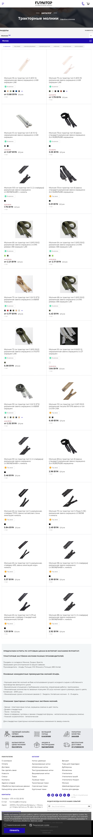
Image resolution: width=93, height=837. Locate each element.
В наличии (7, 46)
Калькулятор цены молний (13, 789)
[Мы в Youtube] (60, 795)
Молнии (5, 36)
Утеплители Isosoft (70, 777)
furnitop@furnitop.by (18, 802)
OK (89, 806)
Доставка (5, 767)
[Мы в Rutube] (68, 795)
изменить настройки (76, 819)
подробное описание (67, 19)
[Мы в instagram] (52, 795)
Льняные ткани (38, 780)
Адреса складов (8, 783)
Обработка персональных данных (16, 786)
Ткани (34, 777)
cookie (40, 821)
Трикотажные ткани (40, 783)
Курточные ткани (39, 789)
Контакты (6, 780)
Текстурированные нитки (42, 770)
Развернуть (89, 30)
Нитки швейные (39, 761)
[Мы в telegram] (48, 795)
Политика (16, 821)
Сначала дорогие (44, 46)
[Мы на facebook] (56, 795)
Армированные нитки (41, 764)
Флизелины (67, 770)
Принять (14, 830)
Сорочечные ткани (40, 786)
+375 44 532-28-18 (17, 799)
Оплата (5, 764)
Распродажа (79, 46)
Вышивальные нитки (41, 773)
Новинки (56, 46)
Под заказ (17, 46)
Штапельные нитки (40, 767)
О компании (7, 761)
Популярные (67, 46)
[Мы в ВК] (64, 795)
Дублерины (67, 767)
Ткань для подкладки (71, 764)
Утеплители (67, 773)
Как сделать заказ (9, 770)
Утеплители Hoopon (70, 780)
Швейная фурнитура (70, 786)
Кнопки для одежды (70, 789)
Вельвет (65, 761)
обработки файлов (29, 821)
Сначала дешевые (29, 46)
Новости (5, 773)
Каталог (35, 757)
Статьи (4, 777)
